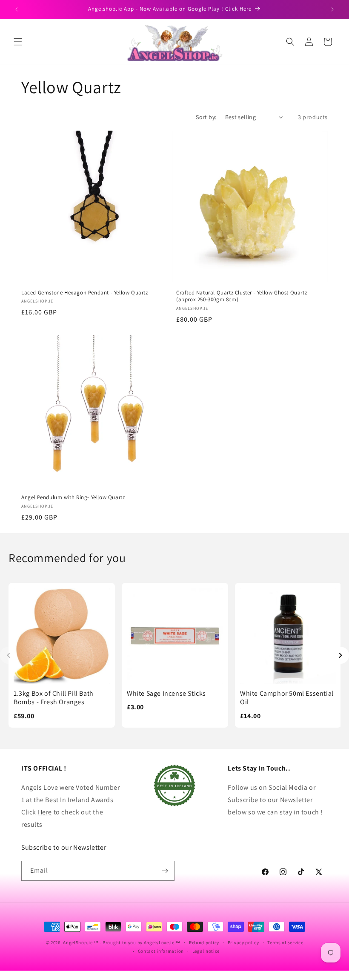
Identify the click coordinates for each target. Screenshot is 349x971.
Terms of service (285, 942)
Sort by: (206, 117)
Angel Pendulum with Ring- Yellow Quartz (73, 497)
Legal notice (206, 951)
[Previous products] (8, 655)
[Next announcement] (332, 9)
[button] (18, 41)
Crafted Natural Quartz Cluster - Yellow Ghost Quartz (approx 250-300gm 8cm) (241, 296)
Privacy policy (243, 942)
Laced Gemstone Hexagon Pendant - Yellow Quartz (84, 292)
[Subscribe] (164, 871)
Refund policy (204, 942)
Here (45, 812)
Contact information (161, 951)
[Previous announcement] (16, 9)
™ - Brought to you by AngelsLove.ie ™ (137, 942)
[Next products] (340, 655)
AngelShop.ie (77, 942)
